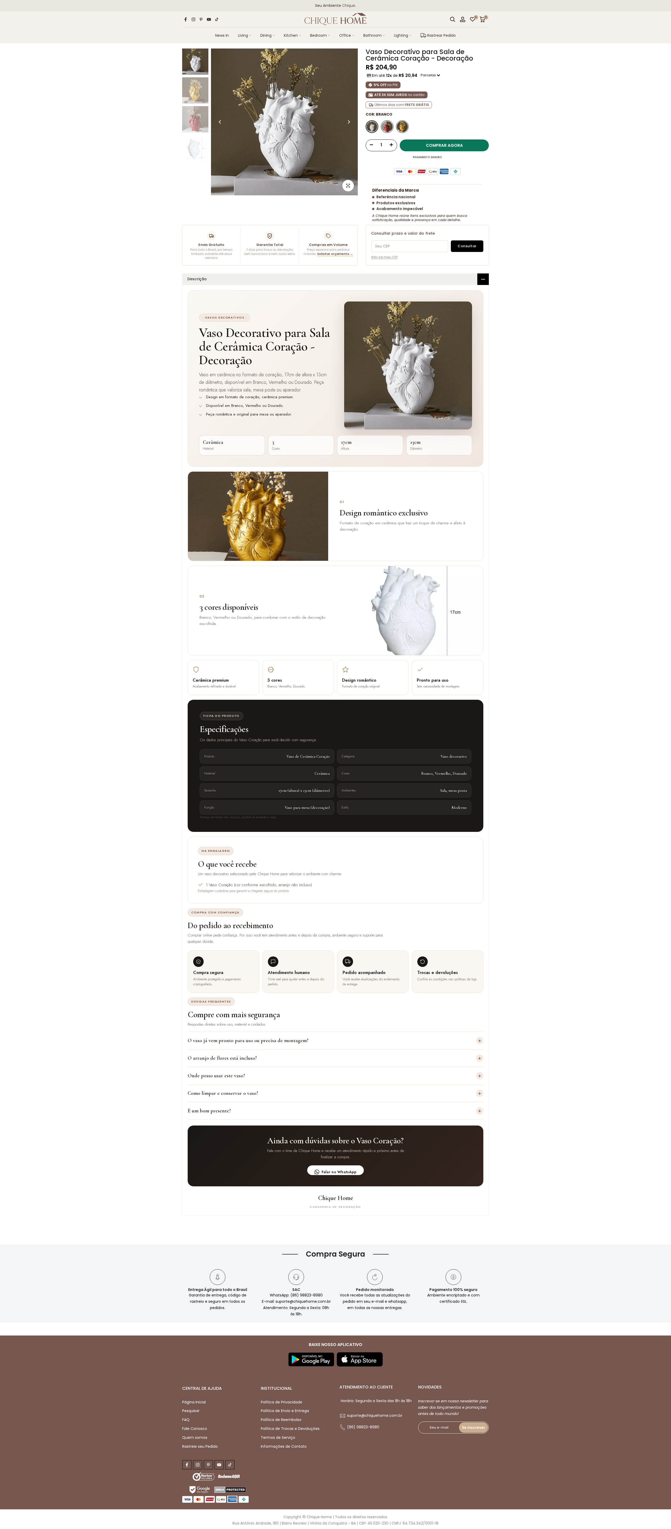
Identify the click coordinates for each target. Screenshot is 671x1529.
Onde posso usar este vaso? (334, 1075)
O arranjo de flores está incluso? (334, 1058)
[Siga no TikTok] (217, 19)
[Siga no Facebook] (185, 19)
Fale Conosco (194, 1428)
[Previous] (220, 122)
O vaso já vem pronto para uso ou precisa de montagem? (334, 1040)
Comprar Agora (444, 145)
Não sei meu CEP (384, 257)
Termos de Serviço (278, 1437)
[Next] (348, 122)
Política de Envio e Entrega (285, 1410)
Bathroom (372, 35)
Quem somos (194, 1437)
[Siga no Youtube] (209, 19)
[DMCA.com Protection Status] (230, 1489)
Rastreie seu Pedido (200, 1446)
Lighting (401, 35)
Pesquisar (190, 1410)
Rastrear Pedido (441, 35)
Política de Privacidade (281, 1402)
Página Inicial (194, 1402)
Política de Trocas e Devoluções (290, 1428)
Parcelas (429, 75)
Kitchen (291, 35)
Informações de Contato (284, 1446)
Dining (266, 35)
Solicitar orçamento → (335, 254)
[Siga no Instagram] (193, 19)
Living (243, 35)
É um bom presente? (334, 1111)
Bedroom (318, 35)
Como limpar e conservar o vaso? (334, 1093)
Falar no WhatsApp (339, 1172)
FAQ (186, 1419)
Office (345, 35)
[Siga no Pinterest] (201, 19)
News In (222, 35)
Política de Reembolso (281, 1419)
